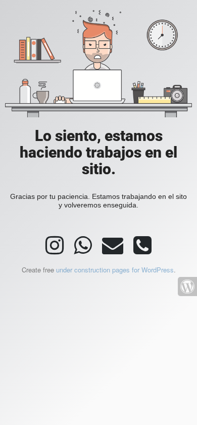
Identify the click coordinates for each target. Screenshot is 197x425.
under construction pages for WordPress (115, 269)
